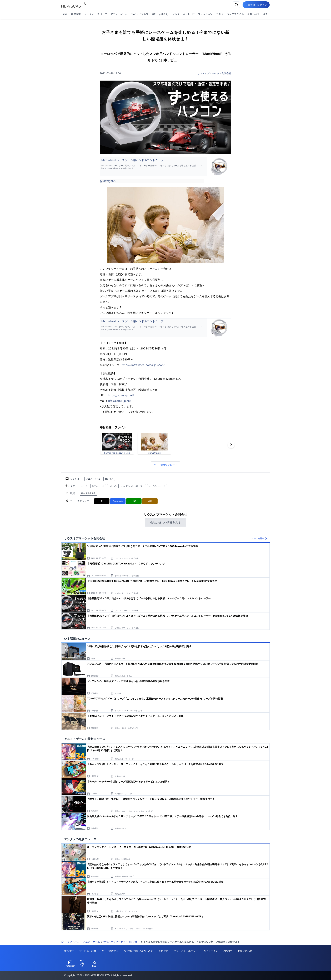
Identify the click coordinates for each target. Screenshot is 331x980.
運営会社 (69, 950)
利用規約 (163, 950)
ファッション (205, 14)
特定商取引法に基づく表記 (138, 950)
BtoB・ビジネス (139, 14)
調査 (265, 14)
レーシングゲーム (157, 486)
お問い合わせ (245, 950)
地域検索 (76, 14)
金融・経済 (253, 14)
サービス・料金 (87, 950)
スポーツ (102, 14)
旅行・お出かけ (160, 14)
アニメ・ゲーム (119, 14)
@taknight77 (108, 181)
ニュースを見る (257, 538)
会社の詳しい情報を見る (165, 522)
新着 (65, 14)
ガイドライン (210, 950)
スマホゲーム (98, 486)
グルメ (175, 14)
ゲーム (84, 486)
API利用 (227, 950)
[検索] (236, 4)
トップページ (72, 941)
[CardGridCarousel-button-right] (231, 444)
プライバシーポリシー (186, 950)
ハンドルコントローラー (133, 486)
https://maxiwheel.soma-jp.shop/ (143, 365)
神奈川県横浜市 (88, 493)
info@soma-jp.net (119, 400)
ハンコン (113, 486)
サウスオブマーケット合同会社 (214, 73)
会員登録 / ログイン (256, 4)
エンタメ (89, 14)
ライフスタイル (235, 14)
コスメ (219, 14)
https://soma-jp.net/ (121, 395)
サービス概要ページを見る (305, 972)
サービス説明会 (110, 950)
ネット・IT (189, 14)
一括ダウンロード (167, 464)
